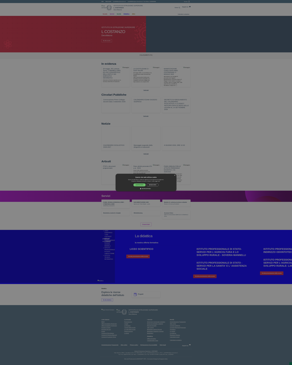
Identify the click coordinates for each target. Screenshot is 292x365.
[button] (146, 188)
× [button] (174, 175)
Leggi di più (157, 181)
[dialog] (146, 182)
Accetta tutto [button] (139, 185)
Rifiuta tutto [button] (152, 185)
